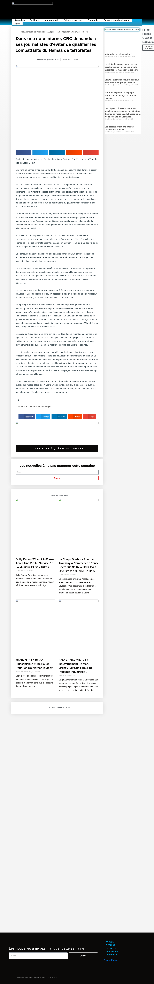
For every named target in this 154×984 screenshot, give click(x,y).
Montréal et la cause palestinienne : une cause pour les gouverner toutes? (34, 663)
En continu (36, 32)
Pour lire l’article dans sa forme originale (34, 406)
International (51, 20)
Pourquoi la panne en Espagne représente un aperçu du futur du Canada (121, 95)
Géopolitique (58, 32)
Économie (92, 20)
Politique (34, 20)
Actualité (25, 32)
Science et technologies (116, 20)
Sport (17, 23)
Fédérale (46, 32)
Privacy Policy (110, 960)
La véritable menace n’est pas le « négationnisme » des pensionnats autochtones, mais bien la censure (121, 67)
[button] (34, 20)
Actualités (20, 20)
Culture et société (72, 20)
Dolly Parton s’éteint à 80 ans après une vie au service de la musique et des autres (35, 563)
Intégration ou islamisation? (118, 54)
